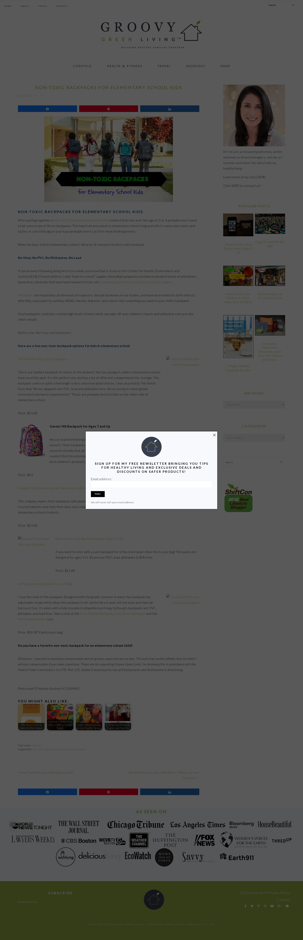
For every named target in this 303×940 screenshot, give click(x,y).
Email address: (101, 479)
